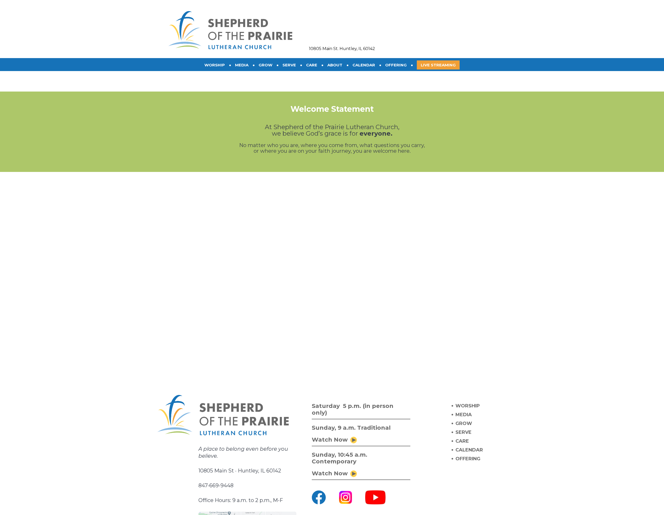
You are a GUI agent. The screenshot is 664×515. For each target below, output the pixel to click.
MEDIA (463, 414)
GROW (463, 423)
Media (241, 64)
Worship (214, 64)
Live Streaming (438, 64)
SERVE (463, 432)
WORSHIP (467, 406)
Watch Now (330, 439)
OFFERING (467, 459)
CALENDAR (469, 450)
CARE (462, 441)
